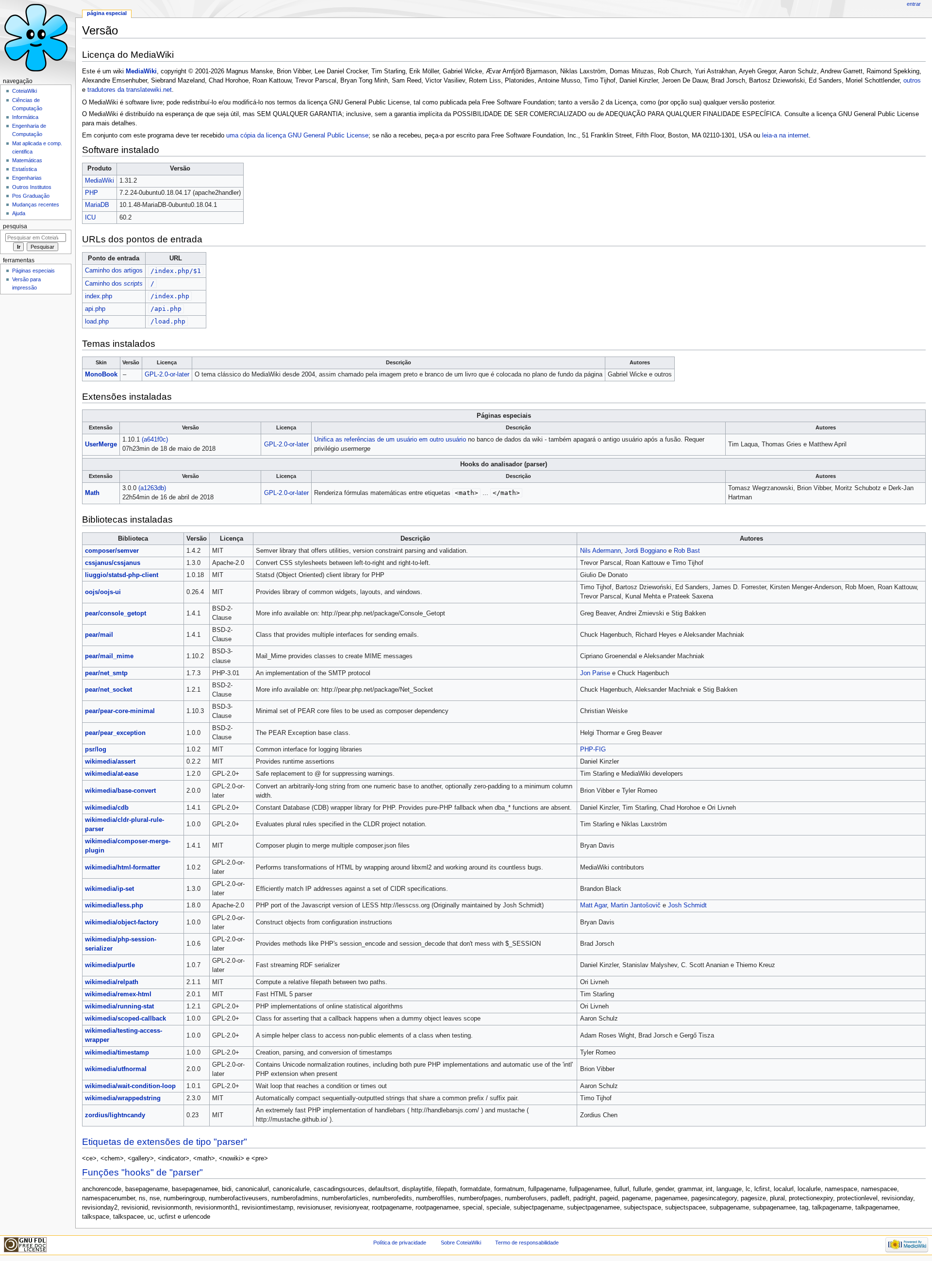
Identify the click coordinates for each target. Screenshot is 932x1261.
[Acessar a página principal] (37, 37)
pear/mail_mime (109, 656)
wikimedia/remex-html (118, 994)
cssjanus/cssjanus (112, 563)
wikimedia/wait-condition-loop (130, 1086)
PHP (91, 192)
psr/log (95, 749)
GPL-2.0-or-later (167, 374)
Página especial (107, 13)
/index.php (169, 296)
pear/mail (99, 634)
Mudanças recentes (35, 204)
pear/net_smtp (106, 673)
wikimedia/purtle (110, 965)
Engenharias (27, 178)
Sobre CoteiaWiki (461, 1242)
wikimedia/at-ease (111, 773)
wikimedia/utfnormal (116, 1069)
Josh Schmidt (687, 905)
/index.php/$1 (175, 270)
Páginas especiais (33, 270)
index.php (98, 296)
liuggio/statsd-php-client (121, 575)
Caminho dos (114, 283)
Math (92, 493)
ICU (90, 217)
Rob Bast (687, 550)
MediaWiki (141, 71)
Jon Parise (595, 673)
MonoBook (101, 374)
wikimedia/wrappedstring (123, 1098)
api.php (95, 309)
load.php (97, 321)
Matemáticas (27, 160)
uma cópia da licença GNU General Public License (297, 135)
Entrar (914, 4)
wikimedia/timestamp (117, 1052)
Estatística (24, 169)
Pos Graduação (31, 196)
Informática (25, 117)
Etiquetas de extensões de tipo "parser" (164, 1142)
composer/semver (112, 550)
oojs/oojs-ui (103, 592)
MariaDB (97, 205)
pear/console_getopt (115, 613)
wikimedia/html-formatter (122, 867)
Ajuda (18, 213)
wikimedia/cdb (107, 807)
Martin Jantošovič (636, 905)
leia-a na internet (785, 135)
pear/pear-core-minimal (120, 711)
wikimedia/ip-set (109, 889)
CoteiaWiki (24, 91)
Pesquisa (15, 226)
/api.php (166, 308)
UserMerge (101, 444)
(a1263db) (152, 488)
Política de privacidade (399, 1242)
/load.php (167, 321)
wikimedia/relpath (111, 982)
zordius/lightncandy (115, 1115)
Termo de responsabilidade (527, 1242)
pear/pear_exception (115, 733)
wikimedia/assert (110, 761)
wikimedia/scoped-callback (125, 1018)
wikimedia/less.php (114, 905)
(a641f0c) (155, 439)
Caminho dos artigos (114, 270)
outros (912, 80)
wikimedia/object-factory (121, 922)
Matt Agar (593, 905)
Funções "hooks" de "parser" (142, 1172)
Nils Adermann (600, 550)
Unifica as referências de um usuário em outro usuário (390, 439)
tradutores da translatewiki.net (129, 89)
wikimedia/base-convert (120, 790)
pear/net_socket (108, 689)
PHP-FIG (593, 749)
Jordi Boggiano (645, 550)
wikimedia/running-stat (119, 1006)
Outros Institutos (31, 187)
